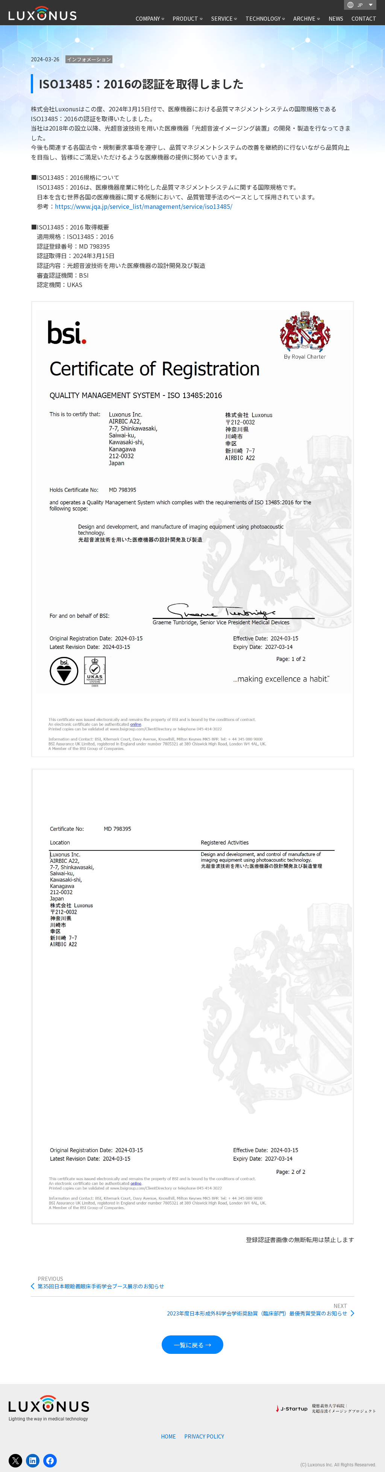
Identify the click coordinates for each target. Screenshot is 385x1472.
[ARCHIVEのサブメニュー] (318, 18)
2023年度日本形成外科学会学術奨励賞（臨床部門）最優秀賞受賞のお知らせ (257, 1313)
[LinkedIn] (32, 1460)
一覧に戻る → (192, 1344)
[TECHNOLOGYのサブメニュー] (283, 18)
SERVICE (222, 18)
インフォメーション (89, 59)
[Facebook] (50, 1460)
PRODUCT (185, 18)
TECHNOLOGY (263, 18)
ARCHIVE (304, 18)
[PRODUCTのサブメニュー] (201, 18)
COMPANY (148, 18)
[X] (15, 1460)
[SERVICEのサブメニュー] (235, 18)
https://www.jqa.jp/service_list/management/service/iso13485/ (143, 206)
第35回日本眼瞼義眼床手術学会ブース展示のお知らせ (101, 1286)
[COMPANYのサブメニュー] (162, 18)
